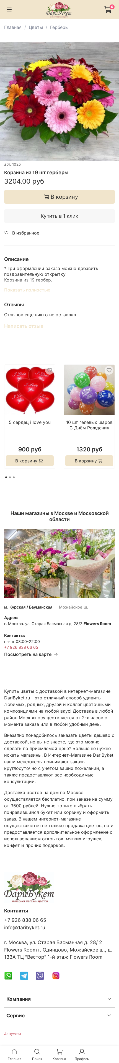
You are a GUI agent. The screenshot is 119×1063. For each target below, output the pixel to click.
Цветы (36, 27)
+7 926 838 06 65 (21, 647)
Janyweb (12, 1033)
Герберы (59, 27)
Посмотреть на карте (27, 654)
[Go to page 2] (10, 477)
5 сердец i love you (30, 422)
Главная (13, 27)
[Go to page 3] (14, 477)
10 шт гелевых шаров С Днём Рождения (89, 424)
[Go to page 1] (6, 477)
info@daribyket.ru (24, 927)
